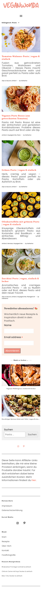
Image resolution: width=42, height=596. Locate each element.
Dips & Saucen (6, 81)
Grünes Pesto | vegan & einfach (19, 170)
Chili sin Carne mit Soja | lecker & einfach (17, 571)
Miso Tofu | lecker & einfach (12, 576)
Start (4, 537)
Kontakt (5, 550)
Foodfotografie (9, 555)
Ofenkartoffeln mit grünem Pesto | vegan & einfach (20, 223)
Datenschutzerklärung (12, 510)
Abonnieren (12, 350)
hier (34, 480)
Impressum (7, 506)
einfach (14, 81)
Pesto (19, 135)
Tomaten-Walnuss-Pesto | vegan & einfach (21, 58)
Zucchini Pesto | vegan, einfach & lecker (20, 280)
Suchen (8, 429)
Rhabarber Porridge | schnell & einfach (16, 567)
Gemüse (10, 243)
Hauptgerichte (11, 135)
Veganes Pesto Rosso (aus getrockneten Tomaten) (16, 117)
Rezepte (5, 541)
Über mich (6, 546)
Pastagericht (31, 297)
